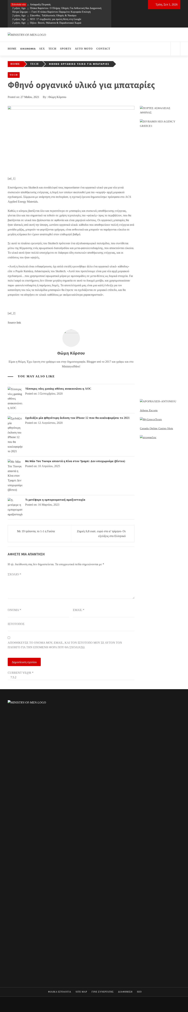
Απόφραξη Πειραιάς (31, 4)
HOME (12, 48)
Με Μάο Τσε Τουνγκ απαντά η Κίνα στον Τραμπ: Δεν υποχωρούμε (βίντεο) (75, 461)
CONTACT (103, 48)
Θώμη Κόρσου (57, 97)
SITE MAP (81, 992)
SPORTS (65, 48)
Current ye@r (20, 672)
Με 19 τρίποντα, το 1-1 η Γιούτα (36, 531)
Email (78, 610)
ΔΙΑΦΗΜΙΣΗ (125, 992)
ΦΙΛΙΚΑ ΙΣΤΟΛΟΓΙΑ (59, 992)
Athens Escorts (149, 410)
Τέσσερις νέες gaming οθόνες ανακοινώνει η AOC (58, 388)
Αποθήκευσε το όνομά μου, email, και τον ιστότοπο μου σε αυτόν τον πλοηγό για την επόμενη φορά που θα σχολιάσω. (65, 645)
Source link (14, 322)
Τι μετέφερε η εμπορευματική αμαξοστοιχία (55, 499)
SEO (139, 992)
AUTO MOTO (84, 48)
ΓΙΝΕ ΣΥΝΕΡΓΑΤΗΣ (103, 992)
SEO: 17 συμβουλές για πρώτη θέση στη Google (46, 19)
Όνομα (14, 610)
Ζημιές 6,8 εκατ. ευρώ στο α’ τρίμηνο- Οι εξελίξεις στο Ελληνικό (101, 534)
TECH (52, 48)
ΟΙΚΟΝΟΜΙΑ (28, 48)
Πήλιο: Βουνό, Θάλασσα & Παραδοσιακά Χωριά (46, 22)
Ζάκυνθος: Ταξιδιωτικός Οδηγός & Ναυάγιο (44, 15)
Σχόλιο (14, 574)
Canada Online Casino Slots (156, 428)
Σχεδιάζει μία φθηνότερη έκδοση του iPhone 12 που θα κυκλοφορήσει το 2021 (77, 417)
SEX (42, 48)
